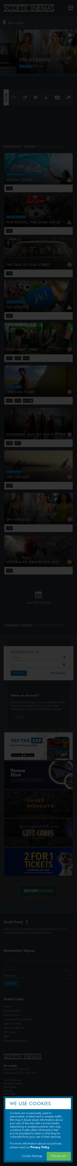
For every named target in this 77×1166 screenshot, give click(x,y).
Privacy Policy (39, 1147)
